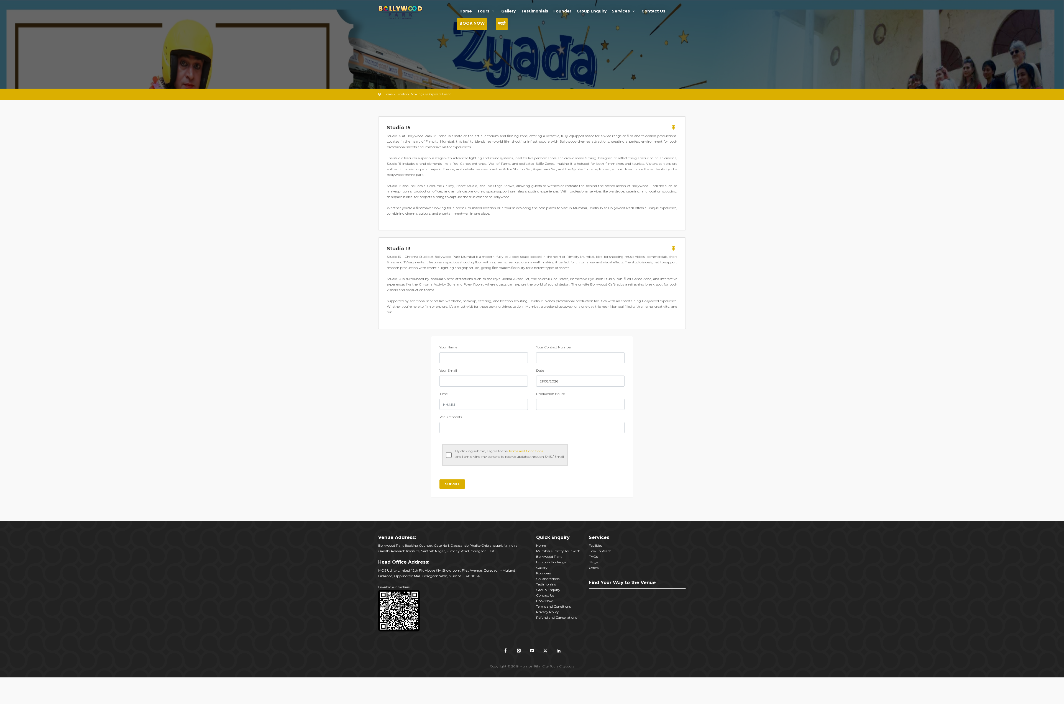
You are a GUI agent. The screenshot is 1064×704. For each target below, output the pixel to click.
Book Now (472, 23)
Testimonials (534, 11)
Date (540, 370)
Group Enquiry (592, 11)
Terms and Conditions (525, 451)
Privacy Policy (547, 612)
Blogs (593, 562)
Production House (550, 394)
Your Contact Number (554, 347)
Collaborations (547, 579)
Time (443, 394)
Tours (483, 11)
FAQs (593, 556)
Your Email (448, 370)
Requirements (450, 417)
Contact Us (653, 11)
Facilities (595, 545)
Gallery (508, 11)
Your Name (448, 347)
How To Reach (600, 551)
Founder (562, 11)
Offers (593, 568)
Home (465, 11)
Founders (543, 573)
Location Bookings (551, 562)
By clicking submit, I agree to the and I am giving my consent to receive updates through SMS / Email (509, 454)
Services (621, 11)
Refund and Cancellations (556, 617)
